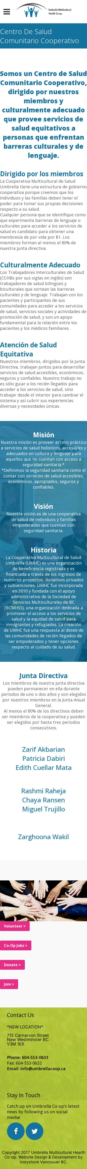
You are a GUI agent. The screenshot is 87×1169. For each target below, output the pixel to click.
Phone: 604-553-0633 (27, 1057)
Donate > (12, 964)
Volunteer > (15, 926)
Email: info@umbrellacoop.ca (36, 1068)
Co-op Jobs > (15, 945)
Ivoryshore (29, 1162)
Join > (9, 984)
